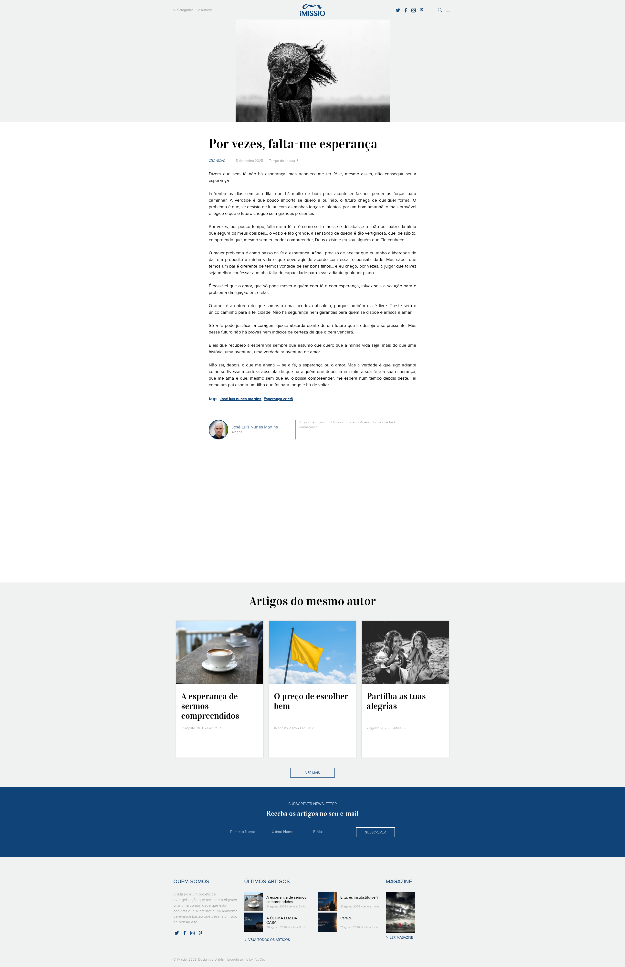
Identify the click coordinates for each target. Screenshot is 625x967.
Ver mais (312, 773)
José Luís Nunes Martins (255, 427)
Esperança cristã (278, 399)
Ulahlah (220, 960)
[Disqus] (312, 510)
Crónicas (217, 161)
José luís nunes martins (240, 399)
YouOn (259, 960)
